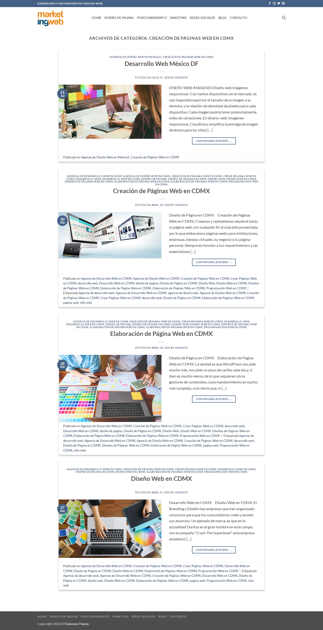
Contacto (238, 18)
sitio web (86, 302)
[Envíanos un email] (283, 3)
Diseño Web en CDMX (241, 178)
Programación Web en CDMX (226, 288)
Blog (222, 18)
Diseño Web (216, 178)
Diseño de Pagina (119, 18)
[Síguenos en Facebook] (269, 3)
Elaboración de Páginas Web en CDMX (198, 181)
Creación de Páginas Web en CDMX (188, 56)
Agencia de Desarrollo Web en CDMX (94, 176)
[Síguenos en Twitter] (278, 3)
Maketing (178, 18)
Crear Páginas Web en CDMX (120, 298)
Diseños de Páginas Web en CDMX (89, 181)
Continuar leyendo (214, 141)
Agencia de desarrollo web (96, 293)
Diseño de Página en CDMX (187, 178)
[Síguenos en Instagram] (274, 3)
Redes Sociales (202, 18)
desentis (181, 77)
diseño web (95, 580)
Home (96, 18)
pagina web (71, 302)
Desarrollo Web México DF (162, 63)
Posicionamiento (152, 18)
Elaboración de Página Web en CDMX (141, 181)
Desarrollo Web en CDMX (121, 178)
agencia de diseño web (183, 293)
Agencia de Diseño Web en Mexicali (136, 56)
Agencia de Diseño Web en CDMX (146, 176)
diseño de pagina (154, 178)
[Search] (284, 17)
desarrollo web (88, 178)
